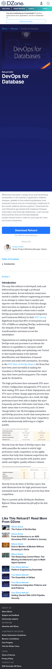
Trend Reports (19, 9)
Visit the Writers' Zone (10, 646)
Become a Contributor (10, 639)
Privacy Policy (7, 658)
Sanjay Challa (17, 246)
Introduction (8, 264)
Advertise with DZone (10, 626)
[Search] (48, 3)
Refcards (6, 9)
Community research (10, 619)
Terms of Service (8, 655)
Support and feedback (10, 615)
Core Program (7, 642)
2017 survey (40, 317)
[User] (41, 4)
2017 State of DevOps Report (21, 364)
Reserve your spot (26, 21)
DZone (4, 28)
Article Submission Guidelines (14, 635)
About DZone (7, 611)
